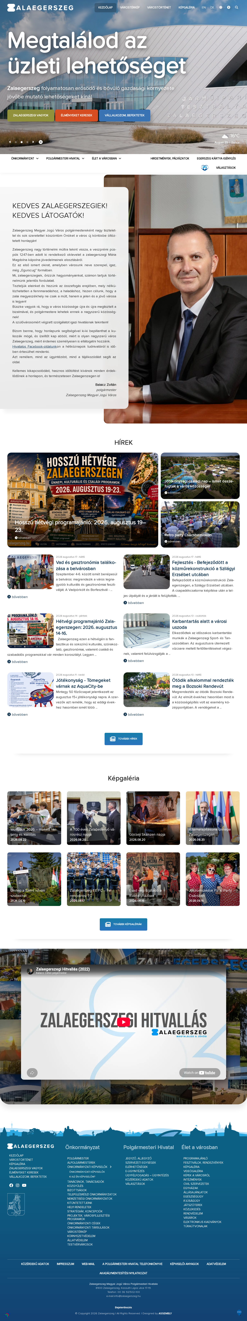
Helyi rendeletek (79, 1207)
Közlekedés (192, 1209)
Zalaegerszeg (40, 7)
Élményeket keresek (76, 115)
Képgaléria (187, 7)
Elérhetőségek (136, 1167)
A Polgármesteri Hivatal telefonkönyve (132, 1264)
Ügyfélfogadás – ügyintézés (147, 1175)
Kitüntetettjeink (79, 1203)
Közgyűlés (75, 1186)
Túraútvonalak (196, 1226)
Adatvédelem (216, 1264)
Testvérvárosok (80, 1244)
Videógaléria (193, 1171)
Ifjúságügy (192, 1200)
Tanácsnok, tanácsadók (85, 1181)
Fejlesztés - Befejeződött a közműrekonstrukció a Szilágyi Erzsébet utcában (203, 568)
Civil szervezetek (196, 1184)
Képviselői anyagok (184, 1264)
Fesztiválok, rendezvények (203, 1162)
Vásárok (190, 1217)
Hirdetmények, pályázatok (170, 158)
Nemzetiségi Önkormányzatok (90, 1198)
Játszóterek (193, 1205)
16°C (235, 135)
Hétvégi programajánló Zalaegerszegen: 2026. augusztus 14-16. (86, 627)
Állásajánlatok (196, 1192)
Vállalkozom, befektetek (125, 115)
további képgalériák (127, 924)
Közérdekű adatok (139, 1179)
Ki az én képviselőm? (82, 1177)
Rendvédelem (193, 1213)
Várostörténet (159, 7)
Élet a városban (104, 158)
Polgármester (78, 1158)
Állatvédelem (77, 1240)
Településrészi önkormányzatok (92, 1194)
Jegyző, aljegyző (138, 1158)
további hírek (127, 738)
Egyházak (191, 1188)
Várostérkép (130, 7)
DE (212, 7)
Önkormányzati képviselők (87, 1167)
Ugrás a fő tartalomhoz (230, 2)
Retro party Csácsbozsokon (188, 535)
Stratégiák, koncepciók (85, 1211)
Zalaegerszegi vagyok (30, 115)
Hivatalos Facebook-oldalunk (34, 346)
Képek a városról (197, 1175)
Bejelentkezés (123, 1307)
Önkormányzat (22, 158)
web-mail (88, 1264)
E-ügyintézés (135, 1171)
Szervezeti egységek (140, 1162)
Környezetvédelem (81, 1236)
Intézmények (193, 1179)
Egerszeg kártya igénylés (216, 158)
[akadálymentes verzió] (229, 7)
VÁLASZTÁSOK (226, 167)
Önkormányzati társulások (88, 1227)
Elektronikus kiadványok (203, 1222)
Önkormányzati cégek (84, 1223)
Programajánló (196, 1158)
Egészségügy (193, 1196)
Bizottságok (77, 1190)
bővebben (24, 538)
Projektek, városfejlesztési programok (88, 1217)
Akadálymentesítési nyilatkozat (123, 1273)
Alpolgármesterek (81, 1162)
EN (204, 7)
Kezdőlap (105, 7)
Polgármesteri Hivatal (63, 158)
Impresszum (65, 1264)
